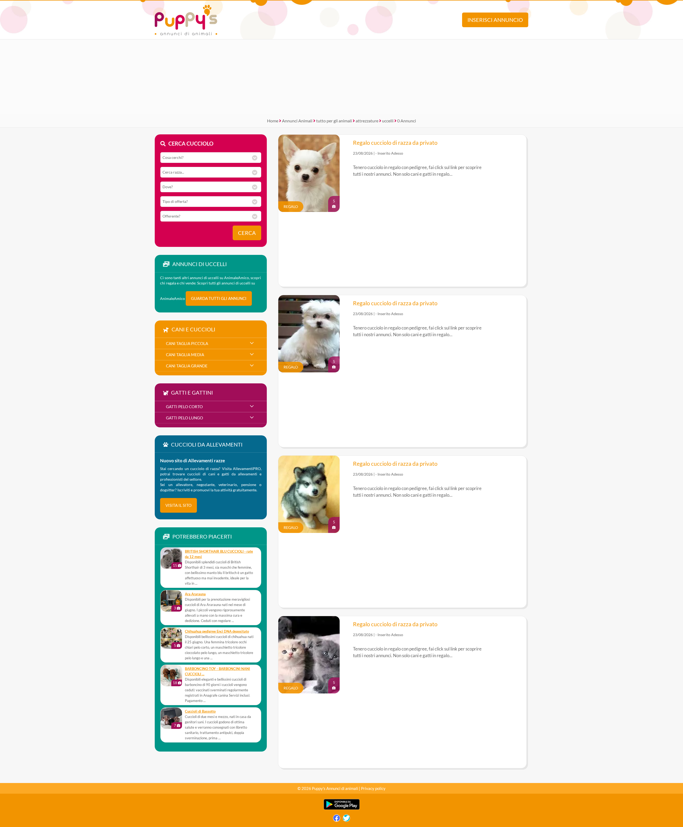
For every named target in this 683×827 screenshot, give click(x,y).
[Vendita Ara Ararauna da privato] (171, 601)
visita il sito (178, 505)
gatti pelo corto (184, 406)
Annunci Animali (297, 120)
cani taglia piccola (187, 343)
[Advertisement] (341, 76)
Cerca (247, 233)
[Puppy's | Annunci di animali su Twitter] (346, 819)
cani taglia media (185, 354)
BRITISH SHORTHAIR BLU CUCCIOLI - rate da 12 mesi (219, 554)
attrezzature (367, 120)
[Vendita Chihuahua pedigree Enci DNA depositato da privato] (171, 638)
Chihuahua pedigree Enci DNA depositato (217, 631)
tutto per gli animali (334, 120)
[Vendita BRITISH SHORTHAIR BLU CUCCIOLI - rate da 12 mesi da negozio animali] (171, 558)
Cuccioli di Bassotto (200, 711)
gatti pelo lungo (184, 417)
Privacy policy (373, 788)
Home (272, 120)
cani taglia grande (187, 365)
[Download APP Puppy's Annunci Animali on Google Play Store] (342, 808)
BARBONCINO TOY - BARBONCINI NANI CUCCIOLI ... (217, 671)
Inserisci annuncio (495, 20)
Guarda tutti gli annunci (219, 298)
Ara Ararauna (195, 594)
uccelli (388, 120)
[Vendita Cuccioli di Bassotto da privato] (171, 718)
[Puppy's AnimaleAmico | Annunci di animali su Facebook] (336, 819)
